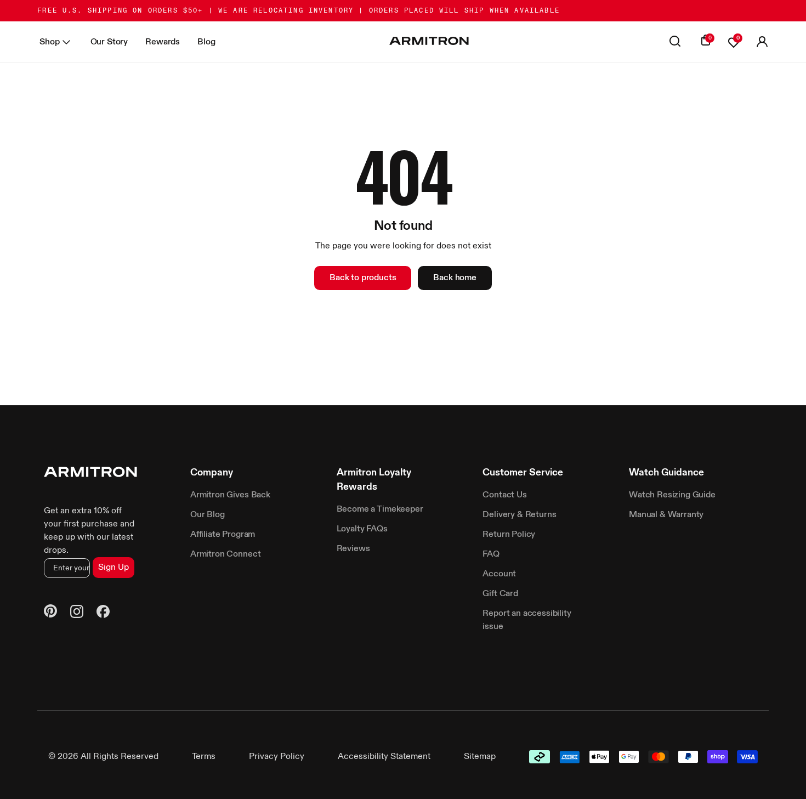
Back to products (363, 278)
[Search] (675, 42)
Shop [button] (49, 42)
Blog (206, 42)
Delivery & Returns (519, 515)
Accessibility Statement (384, 756)
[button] (762, 42)
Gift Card (500, 594)
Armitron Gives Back (230, 495)
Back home (454, 278)
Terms (203, 756)
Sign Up (113, 567)
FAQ (491, 554)
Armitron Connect (225, 554)
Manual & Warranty (666, 515)
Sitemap (480, 756)
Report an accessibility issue (527, 620)
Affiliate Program (222, 534)
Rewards (162, 42)
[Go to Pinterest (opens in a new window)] (50, 613)
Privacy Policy (276, 756)
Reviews (353, 549)
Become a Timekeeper (380, 509)
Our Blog (207, 515)
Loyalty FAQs (362, 529)
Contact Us (504, 495)
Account (499, 574)
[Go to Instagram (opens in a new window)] (76, 613)
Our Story (109, 42)
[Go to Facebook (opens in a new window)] (103, 613)
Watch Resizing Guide (672, 495)
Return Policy (509, 534)
